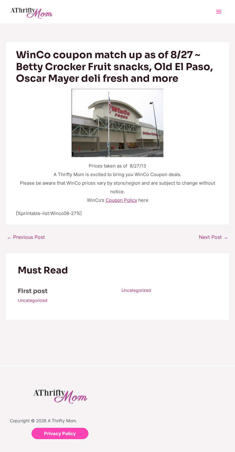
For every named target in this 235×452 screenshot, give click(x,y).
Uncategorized (32, 300)
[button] (60, 433)
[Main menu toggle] (219, 11)
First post (33, 291)
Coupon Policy (121, 200)
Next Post (213, 237)
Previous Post (26, 237)
